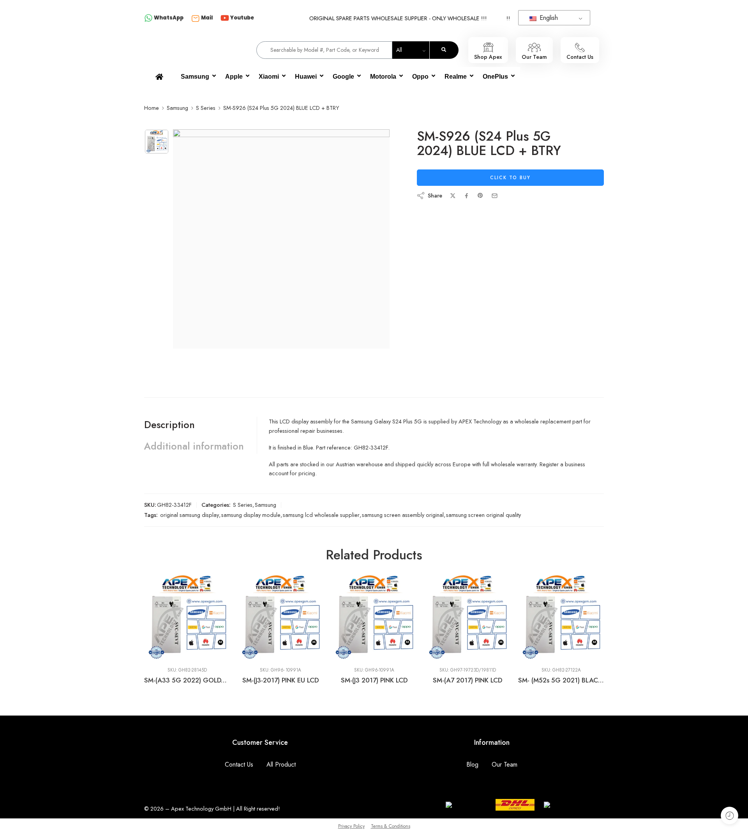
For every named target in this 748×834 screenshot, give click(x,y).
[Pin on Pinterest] (480, 195)
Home (151, 108)
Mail (207, 17)
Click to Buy (510, 177)
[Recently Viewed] (729, 815)
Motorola (383, 76)
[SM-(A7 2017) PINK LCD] (443, 617)
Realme (456, 76)
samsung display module (250, 515)
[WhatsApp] (148, 18)
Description (169, 425)
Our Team (504, 764)
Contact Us (239, 764)
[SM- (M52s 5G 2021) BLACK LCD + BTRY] (537, 617)
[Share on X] (453, 196)
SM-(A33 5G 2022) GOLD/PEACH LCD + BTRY (163, 680)
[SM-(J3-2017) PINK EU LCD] (256, 617)
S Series (205, 108)
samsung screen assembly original (403, 515)
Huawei (306, 76)
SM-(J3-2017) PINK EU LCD (256, 680)
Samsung (195, 76)
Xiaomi (269, 76)
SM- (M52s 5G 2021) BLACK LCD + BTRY (537, 680)
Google (343, 76)
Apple (234, 76)
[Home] (159, 76)
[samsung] (156, 141)
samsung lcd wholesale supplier (321, 515)
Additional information (194, 446)
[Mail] (195, 18)
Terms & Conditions (390, 826)
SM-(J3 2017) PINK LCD (349, 680)
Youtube (242, 17)
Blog (472, 764)
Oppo (420, 76)
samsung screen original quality (483, 515)
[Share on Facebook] (466, 196)
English (548, 17)
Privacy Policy (351, 826)
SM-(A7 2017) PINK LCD (443, 680)
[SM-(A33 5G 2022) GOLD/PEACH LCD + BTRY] (163, 617)
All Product (281, 764)
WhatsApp (168, 17)
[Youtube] (225, 18)
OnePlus (495, 76)
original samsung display (189, 515)
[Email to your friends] (494, 195)
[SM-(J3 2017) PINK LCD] (350, 617)
